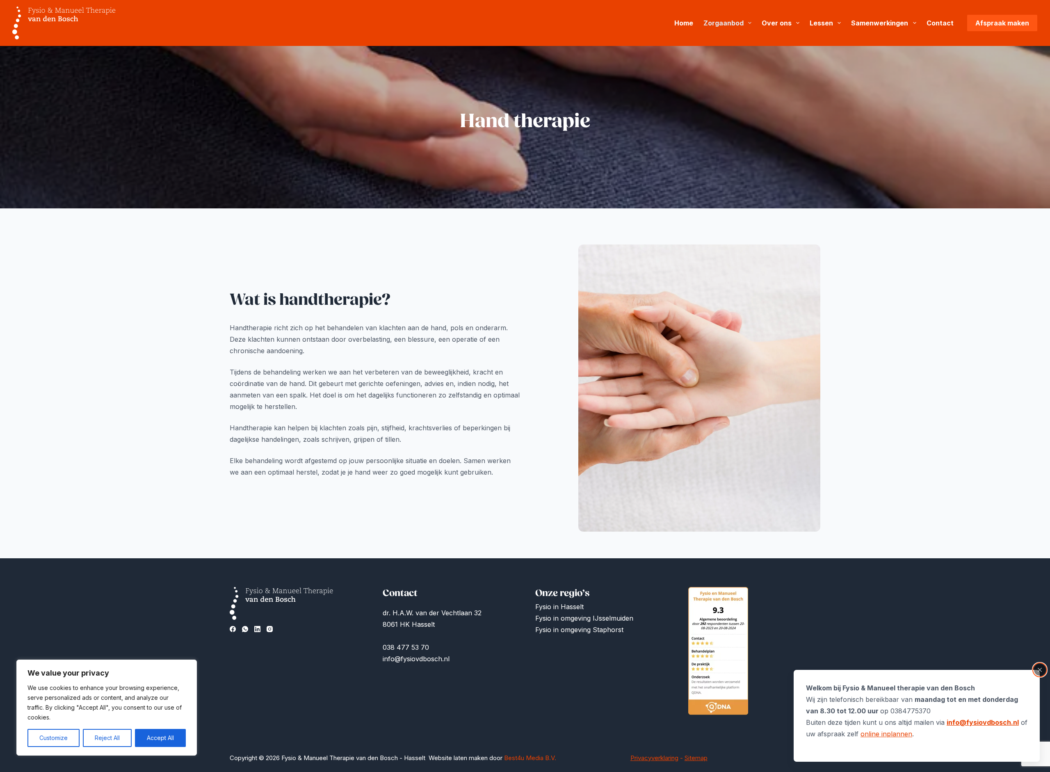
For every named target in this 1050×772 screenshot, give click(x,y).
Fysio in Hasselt (560, 607)
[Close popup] (1039, 670)
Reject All (107, 737)
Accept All (160, 737)
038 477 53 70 (406, 647)
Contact (940, 23)
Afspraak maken (1002, 23)
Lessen (821, 23)
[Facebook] (233, 629)
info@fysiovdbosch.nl (983, 722)
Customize (53, 737)
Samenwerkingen (879, 23)
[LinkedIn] (257, 629)
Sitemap (696, 758)
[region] (106, 708)
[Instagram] (270, 629)
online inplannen (886, 734)
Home (683, 23)
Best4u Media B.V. (530, 758)
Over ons (777, 23)
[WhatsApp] (245, 629)
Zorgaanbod (723, 23)
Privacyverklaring (654, 758)
